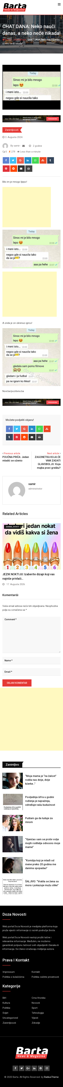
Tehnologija (38, 1012)
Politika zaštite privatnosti (45, 976)
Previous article (12, 453)
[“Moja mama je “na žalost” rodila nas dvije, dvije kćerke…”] (12, 781)
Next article (53, 453)
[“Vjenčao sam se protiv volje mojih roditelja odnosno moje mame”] (12, 844)
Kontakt (36, 971)
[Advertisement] (26, 207)
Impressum (9, 971)
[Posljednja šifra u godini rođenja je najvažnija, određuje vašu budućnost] (12, 802)
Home (8, 39)
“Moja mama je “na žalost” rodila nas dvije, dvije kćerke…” (40, 779)
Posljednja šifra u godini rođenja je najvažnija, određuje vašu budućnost (40, 801)
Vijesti (35, 1017)
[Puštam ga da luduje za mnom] (12, 823)
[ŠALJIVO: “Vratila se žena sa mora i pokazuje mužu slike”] (12, 886)
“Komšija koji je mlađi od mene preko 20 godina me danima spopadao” (40, 864)
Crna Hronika (38, 997)
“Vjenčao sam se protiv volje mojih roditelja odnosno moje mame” (42, 843)
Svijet (5, 1012)
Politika (6, 1007)
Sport (34, 1007)
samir (32, 484)
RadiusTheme (51, 1077)
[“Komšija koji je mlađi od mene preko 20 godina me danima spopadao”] (12, 865)
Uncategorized (10, 1017)
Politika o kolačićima (13, 976)
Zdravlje (36, 1022)
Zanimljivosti (19, 39)
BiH (4, 997)
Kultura (6, 1002)
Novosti (36, 1002)
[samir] (23, 145)
